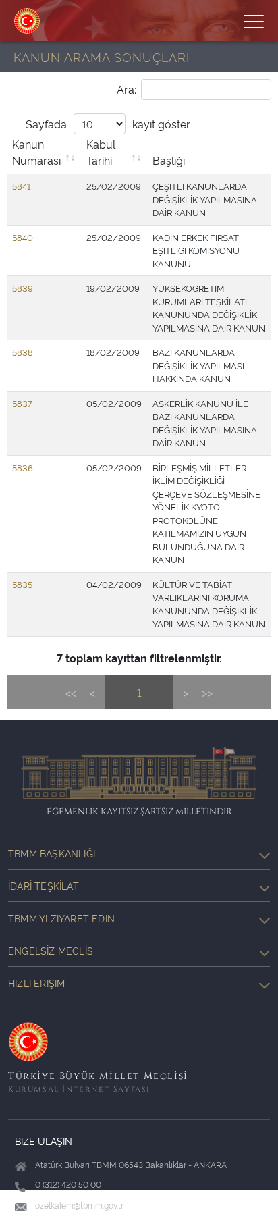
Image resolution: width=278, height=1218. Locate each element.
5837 (22, 403)
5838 (22, 352)
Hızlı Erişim (36, 982)
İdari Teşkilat (43, 885)
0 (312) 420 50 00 (68, 1184)
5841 (21, 186)
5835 (22, 584)
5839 (22, 288)
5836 (22, 467)
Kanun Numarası (36, 151)
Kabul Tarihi (100, 151)
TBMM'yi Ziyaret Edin (61, 917)
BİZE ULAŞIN (43, 1140)
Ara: (126, 89)
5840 (22, 237)
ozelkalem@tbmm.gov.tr (79, 1205)
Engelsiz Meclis (50, 950)
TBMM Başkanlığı (51, 853)
